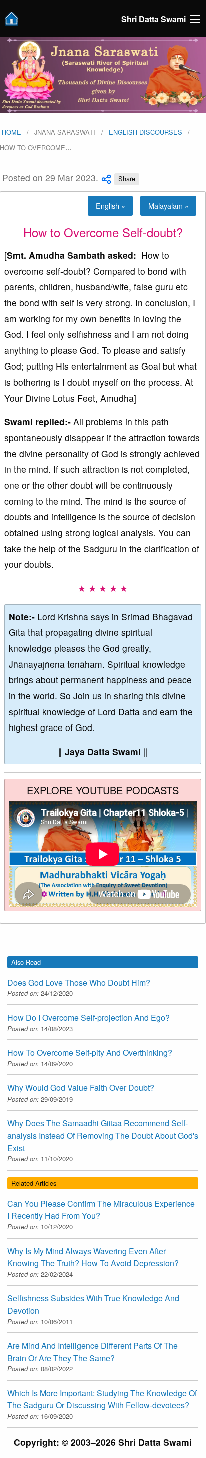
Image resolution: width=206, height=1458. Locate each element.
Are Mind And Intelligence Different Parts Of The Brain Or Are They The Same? (93, 1352)
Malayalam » (168, 205)
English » (111, 205)
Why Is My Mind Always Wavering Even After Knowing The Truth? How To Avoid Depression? (93, 1257)
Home (11, 132)
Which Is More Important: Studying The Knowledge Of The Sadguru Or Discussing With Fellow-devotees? (102, 1399)
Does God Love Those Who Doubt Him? (79, 982)
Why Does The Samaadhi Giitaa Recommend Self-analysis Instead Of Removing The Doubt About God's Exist (103, 1135)
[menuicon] (195, 19)
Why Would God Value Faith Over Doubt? (81, 1088)
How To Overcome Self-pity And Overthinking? (90, 1052)
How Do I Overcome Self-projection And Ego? (89, 1017)
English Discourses (145, 132)
